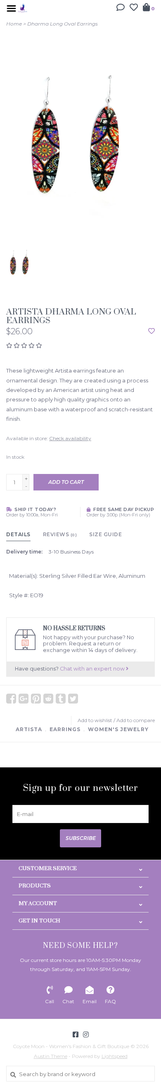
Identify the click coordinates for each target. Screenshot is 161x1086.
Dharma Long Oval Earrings (62, 24)
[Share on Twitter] (73, 699)
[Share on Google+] (23, 699)
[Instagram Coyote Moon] (85, 1034)
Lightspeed (115, 1056)
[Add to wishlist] (151, 331)
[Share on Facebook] (11, 699)
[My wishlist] (134, 8)
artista (29, 729)
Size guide (105, 534)
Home (14, 24)
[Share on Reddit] (48, 699)
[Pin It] (36, 699)
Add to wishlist (95, 720)
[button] (120, 8)
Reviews (60, 534)
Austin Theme (50, 1056)
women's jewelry (118, 729)
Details (18, 534)
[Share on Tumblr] (61, 699)
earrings (65, 729)
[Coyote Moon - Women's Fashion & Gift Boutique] (22, 7)
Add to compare (135, 720)
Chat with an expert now (93, 669)
